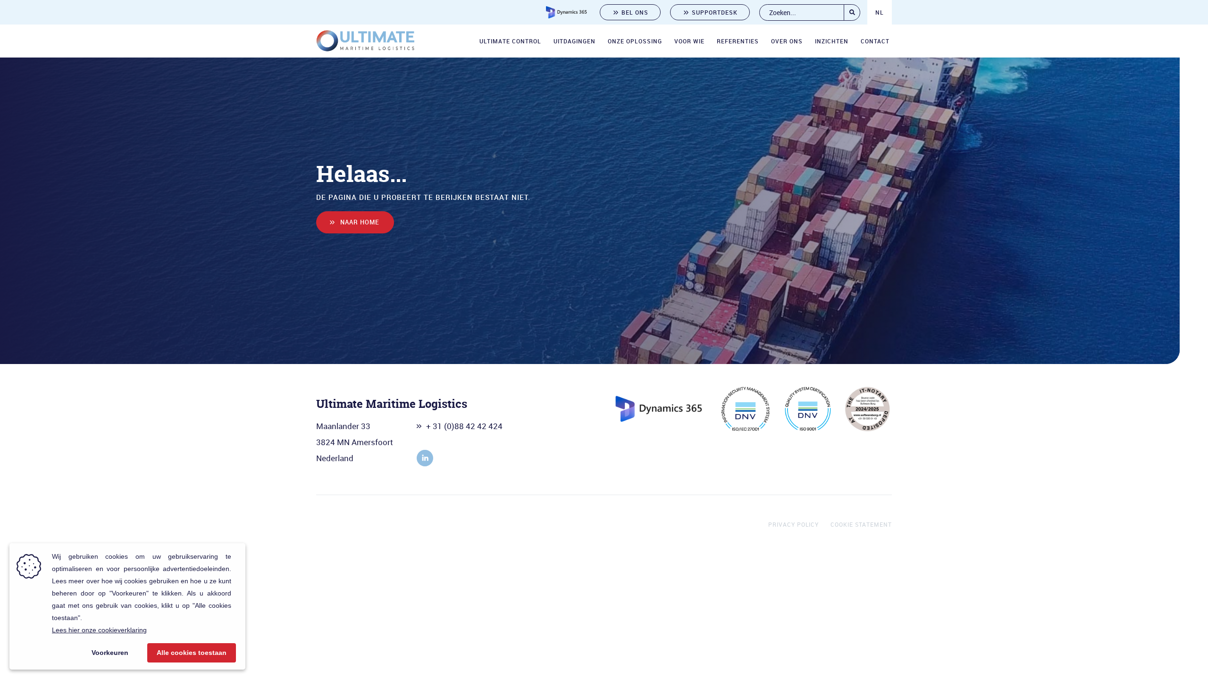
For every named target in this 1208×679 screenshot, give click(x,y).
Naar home (359, 222)
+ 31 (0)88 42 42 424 (464, 426)
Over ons (787, 41)
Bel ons (634, 12)
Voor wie (689, 41)
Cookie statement (861, 524)
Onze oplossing (635, 41)
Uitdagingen (575, 41)
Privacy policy (793, 524)
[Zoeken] (852, 12)
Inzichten (831, 41)
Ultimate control (510, 41)
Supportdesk (715, 12)
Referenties (738, 41)
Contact (875, 41)
